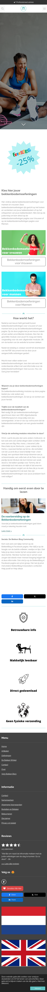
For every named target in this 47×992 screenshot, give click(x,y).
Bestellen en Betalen (10, 809)
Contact (4, 765)
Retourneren (6, 814)
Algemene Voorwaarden (11, 805)
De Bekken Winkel (8, 760)
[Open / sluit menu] (44, 9)
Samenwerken (7, 800)
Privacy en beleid (8, 823)
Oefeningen (6, 756)
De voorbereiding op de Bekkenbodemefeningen (16, 518)
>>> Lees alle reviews (10, 864)
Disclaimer (5, 818)
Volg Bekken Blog (8, 774)
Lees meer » (6, 531)
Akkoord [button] (38, 988)
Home (4, 746)
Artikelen (5, 751)
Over (3, 769)
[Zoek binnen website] (2, 9)
